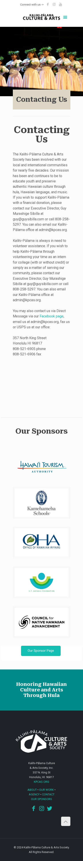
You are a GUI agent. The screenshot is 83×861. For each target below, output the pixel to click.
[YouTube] (60, 4)
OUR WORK (46, 789)
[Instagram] (54, 4)
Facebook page (52, 316)
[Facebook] (47, 4)
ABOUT (32, 789)
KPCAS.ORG (41, 781)
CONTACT (48, 794)
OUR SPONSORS (41, 799)
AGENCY (34, 794)
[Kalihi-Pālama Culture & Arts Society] (41, 18)
